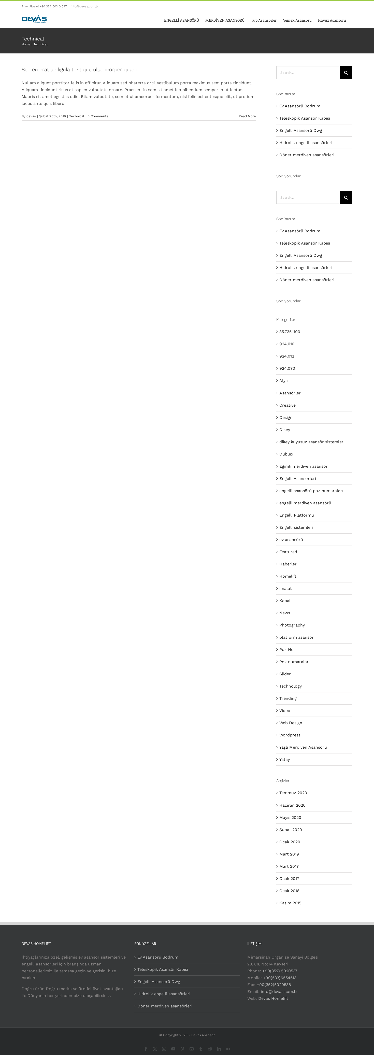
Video (284, 710)
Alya (283, 380)
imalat (285, 588)
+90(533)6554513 (279, 977)
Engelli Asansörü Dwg (300, 130)
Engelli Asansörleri (297, 478)
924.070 (287, 368)
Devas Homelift (273, 998)
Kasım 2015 (290, 903)
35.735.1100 (289, 331)
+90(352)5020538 (274, 984)
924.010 (286, 343)
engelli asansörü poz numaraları (311, 490)
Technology (290, 686)
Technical (76, 116)
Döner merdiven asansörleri (306, 154)
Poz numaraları (294, 661)
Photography (292, 625)
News (284, 612)
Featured (288, 551)
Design (286, 417)
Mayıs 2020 (290, 817)
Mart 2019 (289, 854)
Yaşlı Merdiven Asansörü (303, 747)
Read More (247, 116)
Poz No (286, 649)
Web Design (290, 722)
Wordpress (289, 735)
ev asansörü (291, 539)
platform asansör (296, 637)
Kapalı (285, 600)
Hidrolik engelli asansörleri (305, 142)
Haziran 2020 (292, 805)
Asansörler (290, 393)
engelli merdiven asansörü (305, 503)
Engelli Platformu (296, 515)
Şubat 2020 (290, 829)
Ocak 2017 (289, 878)
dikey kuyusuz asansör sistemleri (311, 441)
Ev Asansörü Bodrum (299, 106)
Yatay (284, 759)
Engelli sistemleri (296, 527)
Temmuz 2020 (293, 792)
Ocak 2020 (289, 841)
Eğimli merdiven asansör (303, 466)
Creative (287, 405)
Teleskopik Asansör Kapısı (304, 118)
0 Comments (98, 116)
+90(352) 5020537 (279, 970)
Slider (285, 674)
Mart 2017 (289, 866)
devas (31, 116)
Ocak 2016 (289, 890)
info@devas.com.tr (84, 6)
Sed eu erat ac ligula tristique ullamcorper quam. (80, 69)
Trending (288, 698)
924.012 (286, 356)
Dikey (284, 429)
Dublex (286, 454)
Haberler (288, 564)
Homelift (287, 576)
